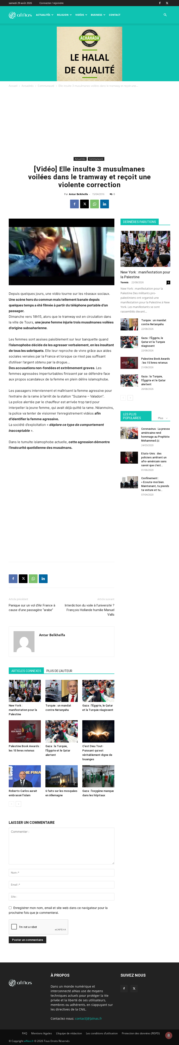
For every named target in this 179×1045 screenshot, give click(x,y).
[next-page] (18, 804)
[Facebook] (160, 3)
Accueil (13, 86)
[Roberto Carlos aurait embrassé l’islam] (25, 776)
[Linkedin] (104, 204)
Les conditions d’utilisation (102, 1033)
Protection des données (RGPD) (141, 1033)
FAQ (24, 1033)
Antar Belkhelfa (78, 194)
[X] (167, 3)
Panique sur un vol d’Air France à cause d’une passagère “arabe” (32, 607)
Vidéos (79, 14)
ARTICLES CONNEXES (26, 671)
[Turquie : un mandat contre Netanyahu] (61, 691)
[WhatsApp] (94, 204)
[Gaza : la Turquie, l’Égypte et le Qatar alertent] (61, 731)
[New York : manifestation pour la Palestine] (25, 691)
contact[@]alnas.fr (88, 1018)
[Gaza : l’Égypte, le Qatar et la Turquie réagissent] (98, 691)
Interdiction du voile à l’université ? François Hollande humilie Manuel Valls (89, 610)
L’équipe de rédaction (69, 1033)
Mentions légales (41, 1033)
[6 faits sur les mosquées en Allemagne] (61, 776)
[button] (165, 15)
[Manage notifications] (168, 1035)
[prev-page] (11, 804)
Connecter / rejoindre (52, 3)
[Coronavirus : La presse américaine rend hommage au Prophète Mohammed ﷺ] (129, 433)
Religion (63, 14)
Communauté (46, 86)
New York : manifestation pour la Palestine (23, 710)
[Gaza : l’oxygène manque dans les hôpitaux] (98, 776)
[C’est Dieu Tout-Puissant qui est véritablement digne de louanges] (98, 731)
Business (96, 14)
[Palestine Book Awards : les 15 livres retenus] (25, 731)
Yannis (124, 282)
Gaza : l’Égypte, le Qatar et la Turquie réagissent (153, 342)
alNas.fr (29, 1041)
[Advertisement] (89, 123)
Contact (114, 14)
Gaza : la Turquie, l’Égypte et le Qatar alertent (57, 750)
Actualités (43, 14)
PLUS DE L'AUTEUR (59, 671)
